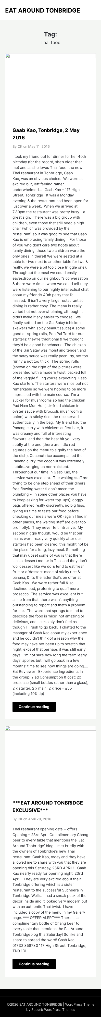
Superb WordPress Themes (53, 1009)
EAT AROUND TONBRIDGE (42, 10)
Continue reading (34, 706)
